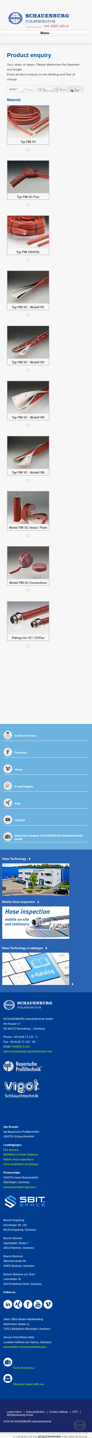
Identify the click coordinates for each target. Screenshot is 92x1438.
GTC (75, 1411)
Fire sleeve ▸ (11, 1149)
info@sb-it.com (21, 1046)
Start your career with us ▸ (28, 1384)
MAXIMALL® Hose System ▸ (20, 1154)
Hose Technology (14, 858)
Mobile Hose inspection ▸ (18, 1159)
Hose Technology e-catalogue (22, 948)
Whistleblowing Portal (20, 1415)
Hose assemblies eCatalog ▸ (20, 1164)
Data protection (35, 1411)
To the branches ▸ (23, 1367)
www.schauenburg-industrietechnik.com (27, 1051)
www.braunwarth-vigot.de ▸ (19, 1187)
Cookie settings (58, 1411)
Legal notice (14, 1411)
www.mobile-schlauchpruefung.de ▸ (25, 1347)
